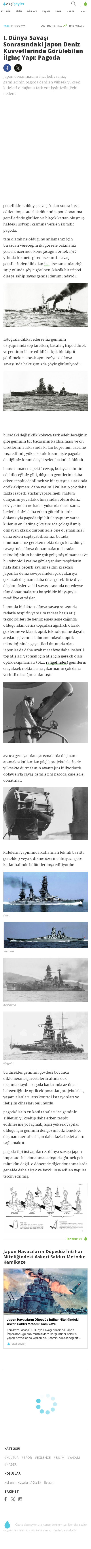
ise (46, 264)
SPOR (58, 11)
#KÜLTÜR (11, 1457)
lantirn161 (75, 1239)
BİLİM (19, 11)
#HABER (10, 1464)
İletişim (49, 1482)
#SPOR (27, 1457)
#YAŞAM (73, 1457)
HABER (70, 11)
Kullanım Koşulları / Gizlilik (22, 1482)
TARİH (7, 26)
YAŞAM (46, 11)
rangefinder (56, 663)
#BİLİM (59, 1457)
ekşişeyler (23, 4)
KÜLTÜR (6, 11)
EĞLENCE (32, 11)
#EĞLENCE (43, 1457)
